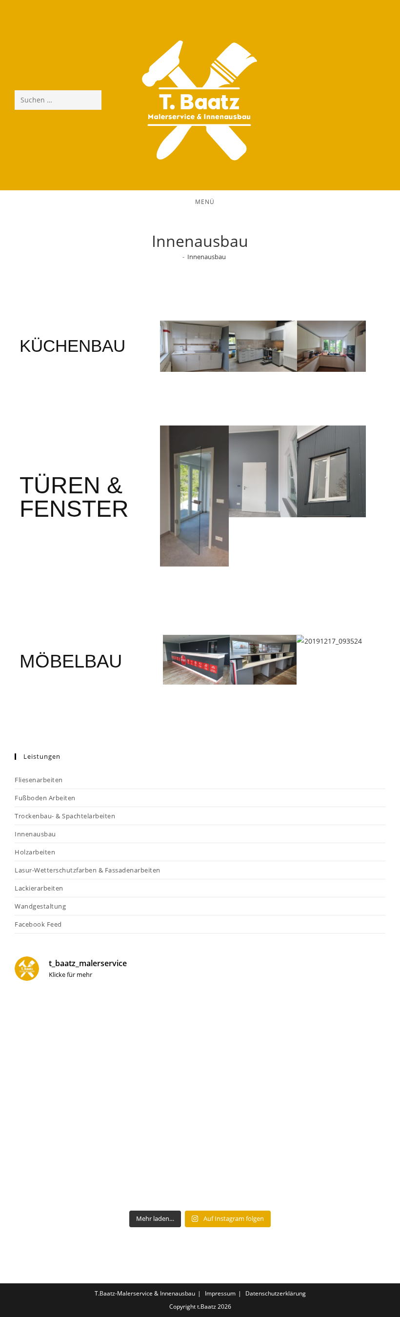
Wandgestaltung (40, 906)
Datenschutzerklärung (275, 1293)
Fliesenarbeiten (39, 779)
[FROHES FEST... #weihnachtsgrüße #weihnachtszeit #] (106, 1044)
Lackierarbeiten (39, 888)
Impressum (220, 1293)
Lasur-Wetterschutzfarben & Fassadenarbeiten (87, 870)
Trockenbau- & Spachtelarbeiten (65, 815)
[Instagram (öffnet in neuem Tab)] (375, 99)
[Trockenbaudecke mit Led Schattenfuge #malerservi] (106, 1151)
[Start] (177, 256)
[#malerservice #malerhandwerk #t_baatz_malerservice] (293, 1044)
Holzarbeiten (35, 852)
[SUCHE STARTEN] (92, 100)
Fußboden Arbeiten (45, 797)
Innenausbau (206, 256)
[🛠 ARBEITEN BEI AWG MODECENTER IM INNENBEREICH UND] (293, 1151)
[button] (154, 344)
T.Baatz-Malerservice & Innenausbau (145, 1293)
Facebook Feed (38, 924)
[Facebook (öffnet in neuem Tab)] (352, 99)
